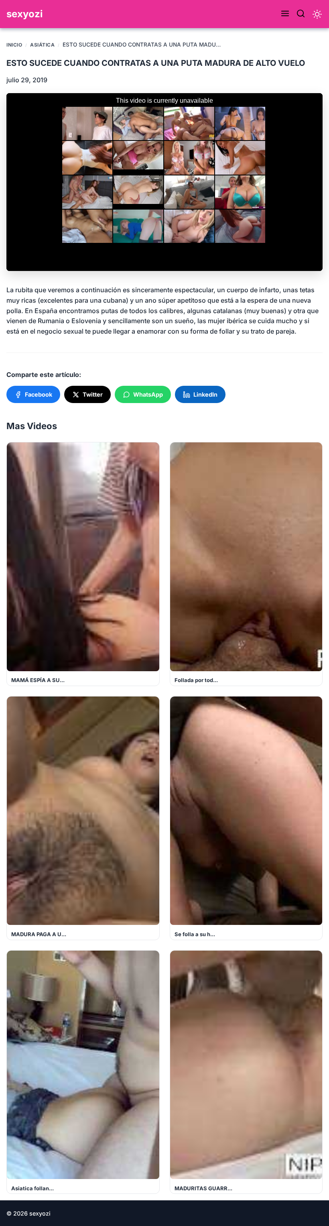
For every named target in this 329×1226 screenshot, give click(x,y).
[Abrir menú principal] (285, 14)
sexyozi (24, 14)
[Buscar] (300, 14)
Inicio (14, 45)
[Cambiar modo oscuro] (317, 14)
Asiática (42, 45)
